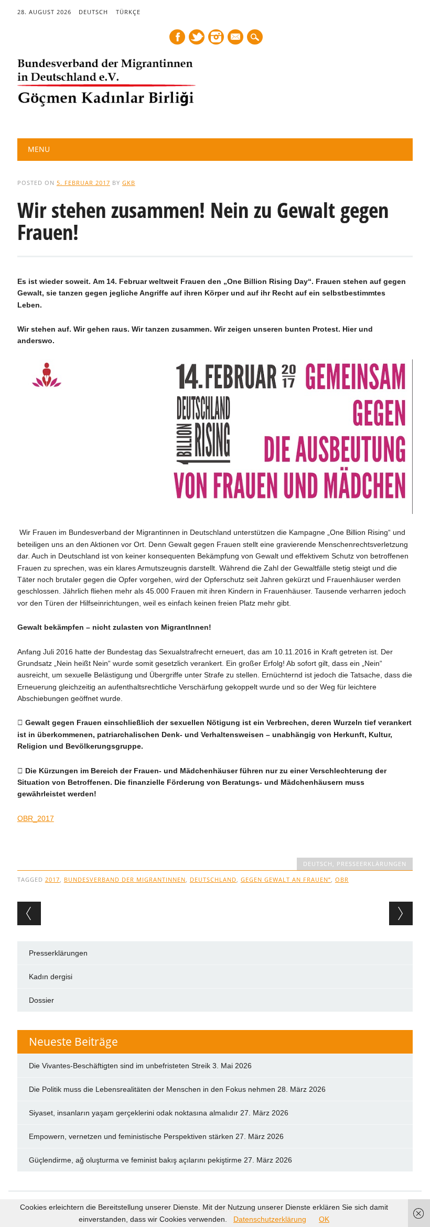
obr (342, 879)
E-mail (236, 38)
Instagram (216, 37)
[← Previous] (29, 913)
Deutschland (213, 879)
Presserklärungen (58, 953)
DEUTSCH (93, 12)
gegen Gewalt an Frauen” (286, 879)
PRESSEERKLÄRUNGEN (371, 864)
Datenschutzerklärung (269, 1219)
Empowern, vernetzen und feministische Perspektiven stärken (131, 1136)
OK (324, 1219)
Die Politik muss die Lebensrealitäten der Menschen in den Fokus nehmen (152, 1089)
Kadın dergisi (50, 976)
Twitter (197, 37)
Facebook (177, 37)
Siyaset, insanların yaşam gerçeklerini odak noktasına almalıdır (133, 1113)
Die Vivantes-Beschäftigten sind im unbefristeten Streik (119, 1065)
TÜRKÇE (128, 12)
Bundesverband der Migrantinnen (125, 879)
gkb (128, 183)
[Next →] (401, 913)
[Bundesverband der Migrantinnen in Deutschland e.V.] (106, 104)
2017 (52, 879)
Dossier (41, 1000)
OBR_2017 (35, 818)
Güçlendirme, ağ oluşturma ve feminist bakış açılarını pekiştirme (135, 1160)
